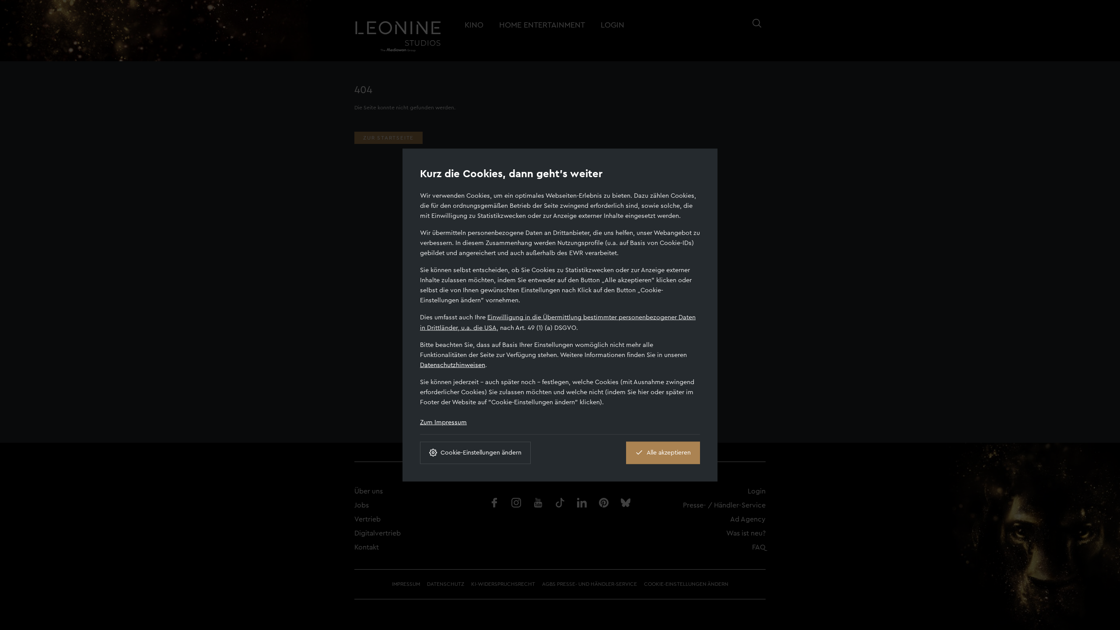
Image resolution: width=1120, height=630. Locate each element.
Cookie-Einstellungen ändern (481, 452)
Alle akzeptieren (669, 452)
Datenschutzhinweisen (452, 364)
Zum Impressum (443, 422)
